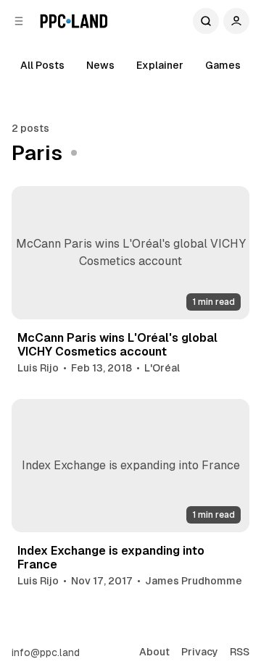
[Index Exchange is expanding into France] (130, 466)
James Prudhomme (193, 581)
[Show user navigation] (236, 21)
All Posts (42, 65)
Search (206, 21)
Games (223, 65)
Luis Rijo (38, 368)
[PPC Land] (73, 21)
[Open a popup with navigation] (19, 21)
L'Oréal (162, 368)
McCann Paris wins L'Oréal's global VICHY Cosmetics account (117, 344)
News (100, 65)
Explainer (159, 65)
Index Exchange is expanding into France (110, 557)
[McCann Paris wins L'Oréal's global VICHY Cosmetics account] (130, 253)
